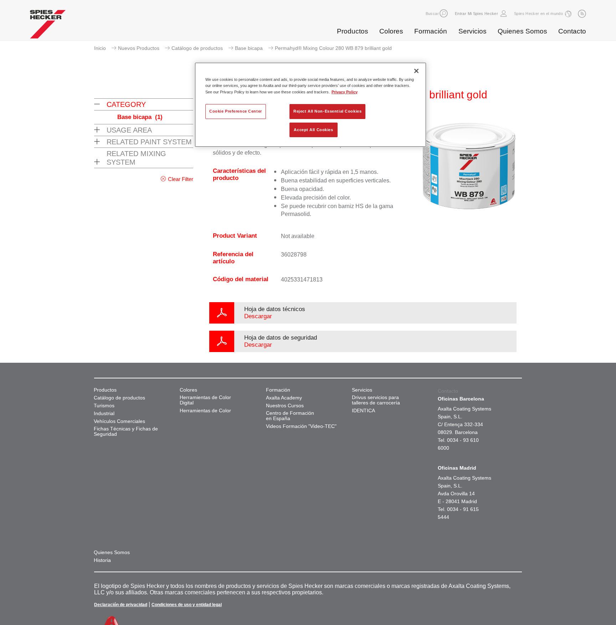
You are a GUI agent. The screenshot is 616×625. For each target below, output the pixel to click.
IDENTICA (363, 410)
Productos (352, 31)
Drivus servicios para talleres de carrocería (376, 400)
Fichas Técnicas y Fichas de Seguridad (126, 431)
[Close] (416, 71)
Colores (391, 31)
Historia (102, 560)
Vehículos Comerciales (119, 421)
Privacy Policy (345, 92)
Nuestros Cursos (285, 405)
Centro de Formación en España (290, 415)
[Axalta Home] (48, 26)
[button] (444, 13)
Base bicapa (249, 48)
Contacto (572, 31)
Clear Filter (180, 179)
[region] (310, 104)
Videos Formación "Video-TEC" (301, 426)
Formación (430, 31)
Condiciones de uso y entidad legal (187, 604)
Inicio (100, 48)
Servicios (472, 31)
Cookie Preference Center (235, 111)
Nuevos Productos (138, 48)
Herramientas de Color (205, 410)
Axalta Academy (284, 398)
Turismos (104, 405)
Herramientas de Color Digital (205, 400)
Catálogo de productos (197, 48)
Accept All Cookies (313, 130)
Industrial (104, 413)
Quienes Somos (522, 31)
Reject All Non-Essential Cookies (327, 111)
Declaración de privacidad (120, 604)
